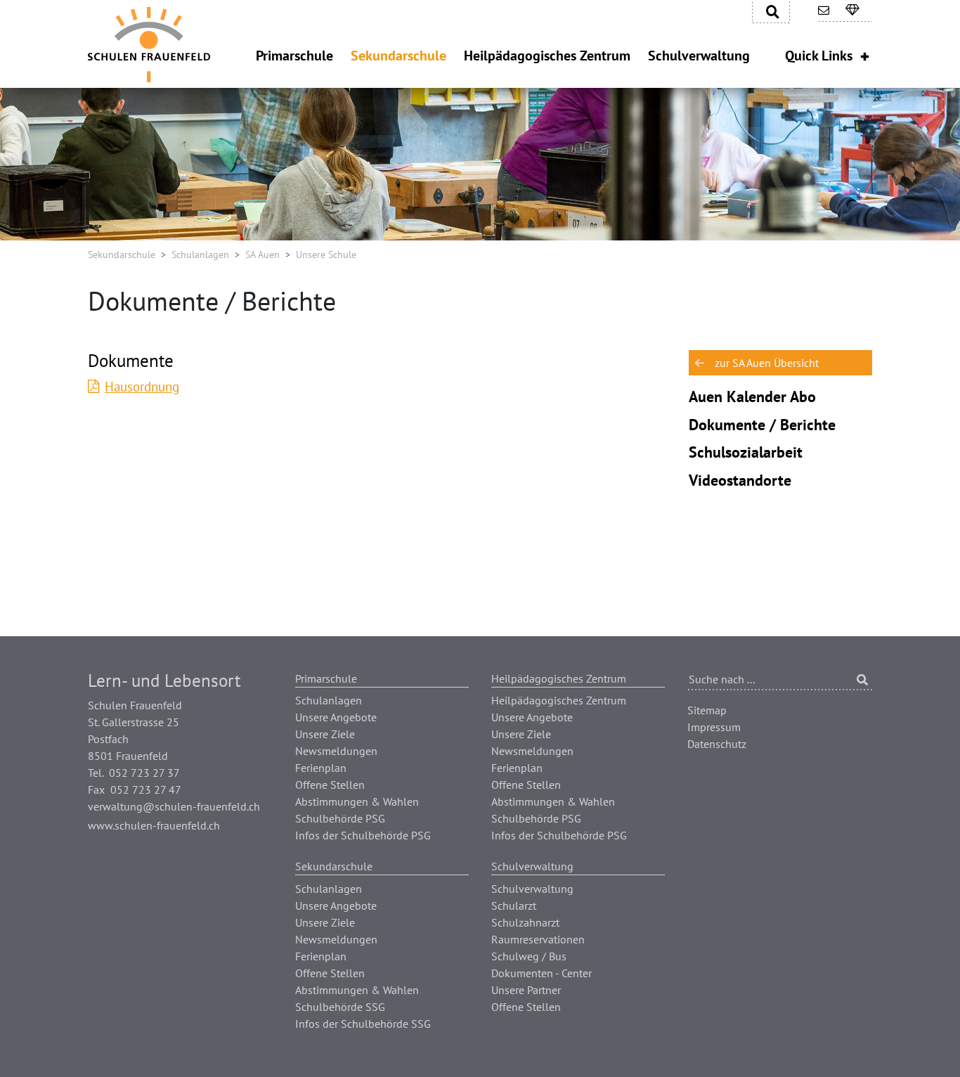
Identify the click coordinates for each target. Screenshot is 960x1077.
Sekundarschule (121, 254)
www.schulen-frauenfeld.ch (154, 825)
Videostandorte (740, 480)
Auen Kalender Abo (752, 396)
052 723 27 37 (144, 773)
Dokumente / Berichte (762, 424)
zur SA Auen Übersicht (767, 363)
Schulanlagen (200, 254)
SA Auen (262, 254)
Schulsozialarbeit (746, 452)
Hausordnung (142, 386)
